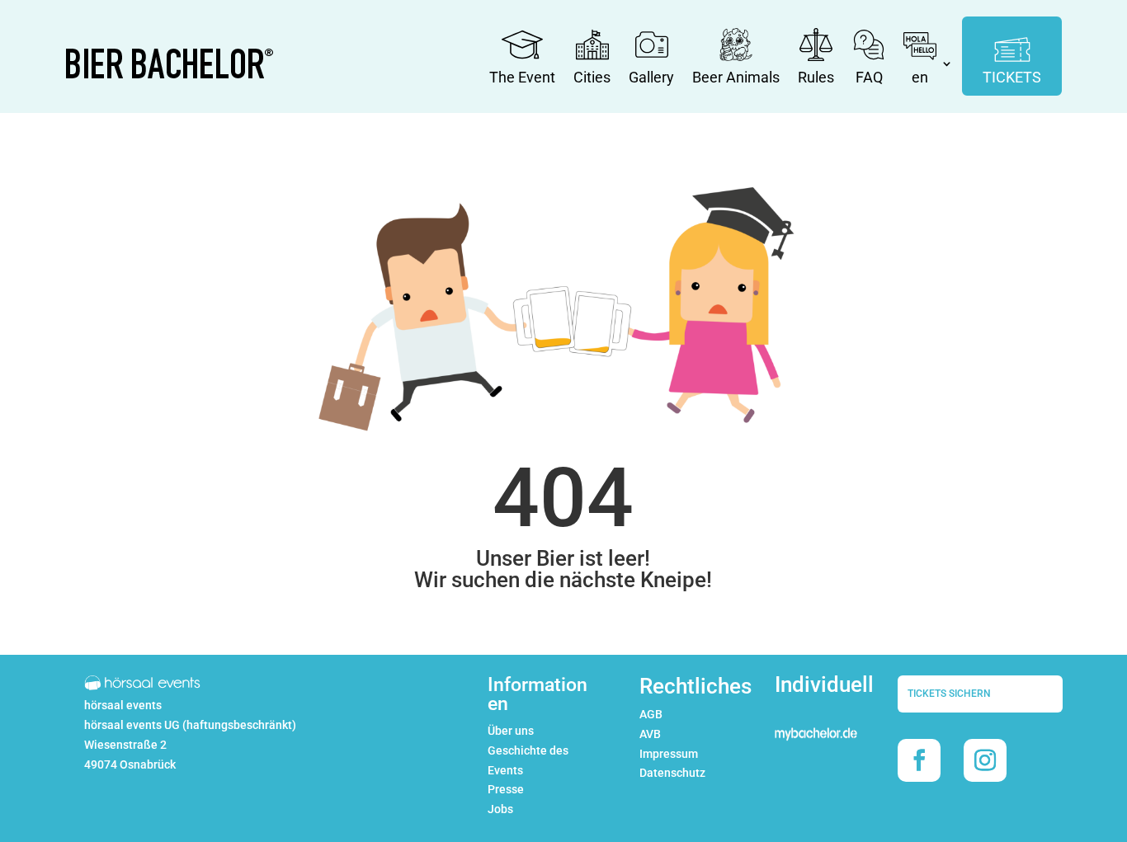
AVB (650, 734)
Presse (506, 789)
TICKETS (1012, 77)
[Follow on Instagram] (985, 760)
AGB (651, 714)
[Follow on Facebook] (919, 760)
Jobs (500, 809)
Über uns (511, 730)
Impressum (668, 753)
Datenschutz (672, 772)
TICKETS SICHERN (949, 693)
